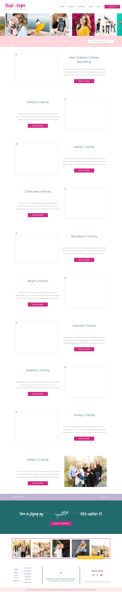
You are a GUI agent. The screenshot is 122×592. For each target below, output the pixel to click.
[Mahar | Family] (37, 158)
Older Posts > (104, 497)
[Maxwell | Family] (37, 337)
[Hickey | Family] (37, 426)
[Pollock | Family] (85, 113)
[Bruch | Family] (85, 292)
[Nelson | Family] (85, 471)
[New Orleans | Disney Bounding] (37, 69)
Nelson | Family (38, 459)
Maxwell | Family (84, 325)
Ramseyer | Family (84, 236)
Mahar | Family (84, 147)
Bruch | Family (38, 281)
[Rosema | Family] (85, 382)
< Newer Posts (17, 497)
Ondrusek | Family (38, 191)
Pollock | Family (38, 102)
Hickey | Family (84, 415)
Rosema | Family (37, 370)
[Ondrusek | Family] (85, 203)
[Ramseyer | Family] (37, 248)
